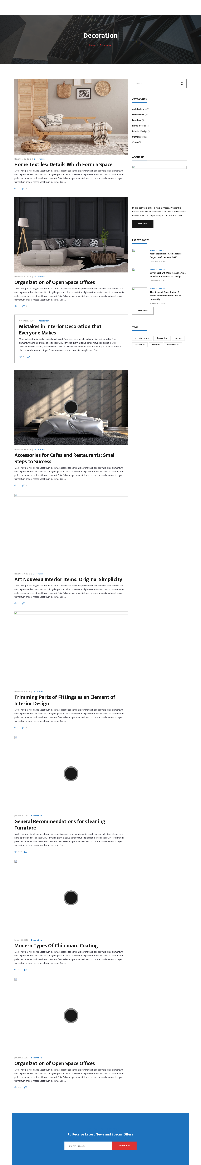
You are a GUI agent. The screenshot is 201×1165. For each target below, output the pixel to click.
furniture (139, 344)
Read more (142, 223)
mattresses (173, 344)
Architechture (139, 109)
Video (135, 142)
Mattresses (138, 137)
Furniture (136, 120)
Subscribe (124, 1146)
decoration (162, 338)
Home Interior (139, 126)
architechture (142, 338)
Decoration (39, 159)
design (178, 338)
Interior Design (139, 131)
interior (156, 344)
